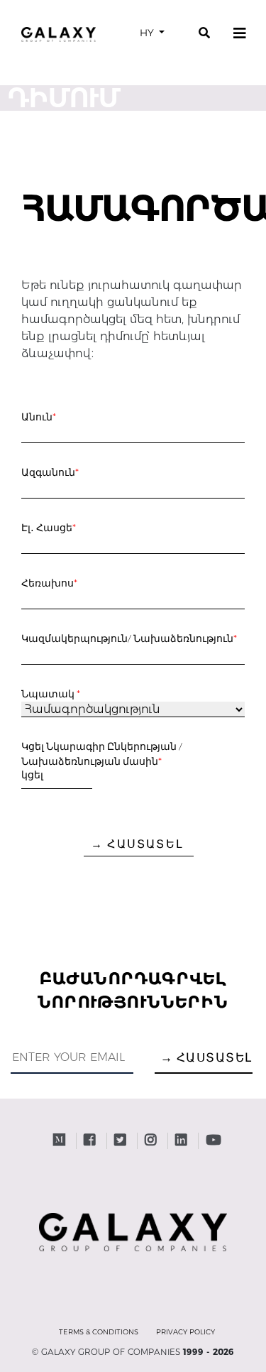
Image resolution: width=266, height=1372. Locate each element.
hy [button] (148, 32)
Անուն (39, 416)
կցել (32, 774)
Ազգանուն (50, 472)
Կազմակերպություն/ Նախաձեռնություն (129, 638)
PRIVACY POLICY (185, 1331)
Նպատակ (51, 693)
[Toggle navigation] (239, 33)
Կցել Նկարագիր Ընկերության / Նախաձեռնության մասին (101, 753)
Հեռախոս (49, 583)
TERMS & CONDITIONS (98, 1331)
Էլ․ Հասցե (49, 527)
